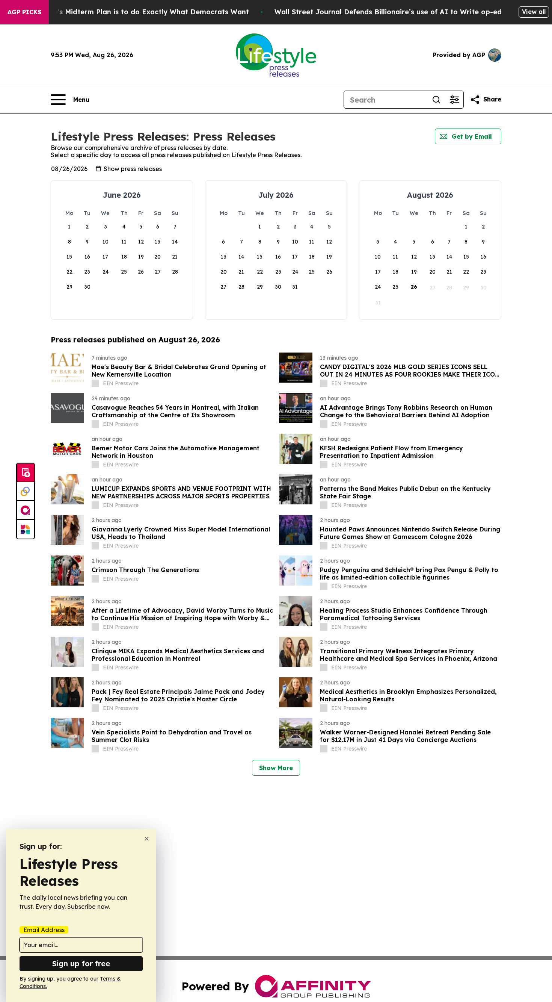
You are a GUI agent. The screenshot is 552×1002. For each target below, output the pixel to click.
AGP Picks (24, 12)
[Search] (436, 99)
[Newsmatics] (25, 529)
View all (534, 11)
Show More (276, 768)
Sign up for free (81, 963)
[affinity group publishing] (25, 510)
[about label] (95, 383)
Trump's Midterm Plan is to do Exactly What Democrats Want (142, 12)
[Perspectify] (25, 491)
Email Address (44, 930)
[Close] (146, 838)
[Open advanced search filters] (454, 99)
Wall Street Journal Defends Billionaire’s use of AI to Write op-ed (388, 12)
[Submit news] (25, 472)
